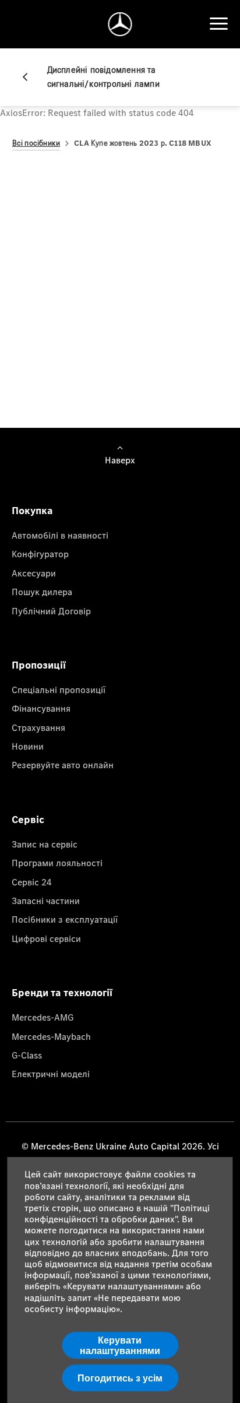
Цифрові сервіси (46, 938)
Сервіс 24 (32, 882)
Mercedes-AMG (42, 1017)
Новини (28, 746)
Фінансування (41, 708)
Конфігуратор (40, 554)
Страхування (38, 727)
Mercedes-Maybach (51, 1036)
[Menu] (218, 24)
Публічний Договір (51, 611)
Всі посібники (36, 143)
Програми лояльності (57, 862)
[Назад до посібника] (29, 76)
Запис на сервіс (44, 844)
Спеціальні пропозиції (58, 689)
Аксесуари (34, 573)
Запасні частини (46, 900)
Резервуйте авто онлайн (63, 765)
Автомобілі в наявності (60, 535)
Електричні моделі (51, 1073)
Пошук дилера (42, 591)
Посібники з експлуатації (65, 919)
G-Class (27, 1055)
